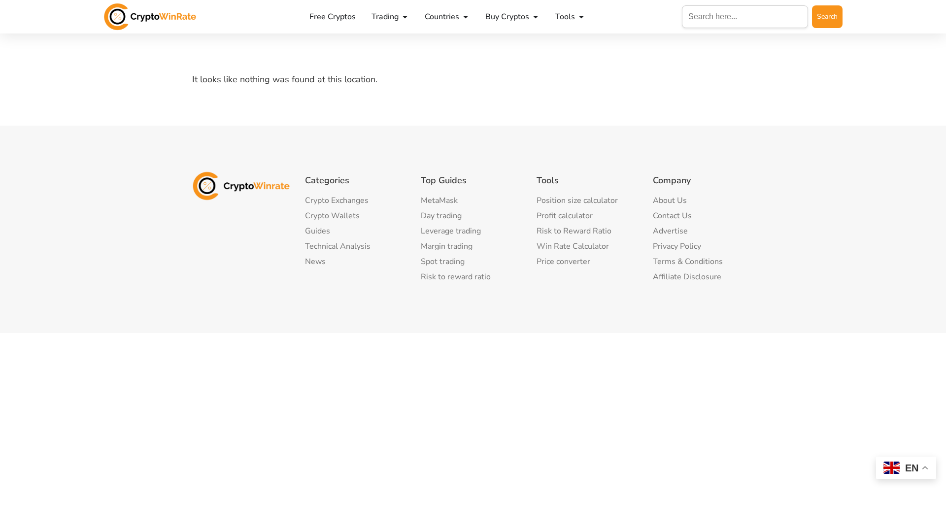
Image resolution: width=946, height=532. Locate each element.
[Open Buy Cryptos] (536, 17)
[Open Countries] (466, 17)
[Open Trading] (405, 17)
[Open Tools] (581, 17)
